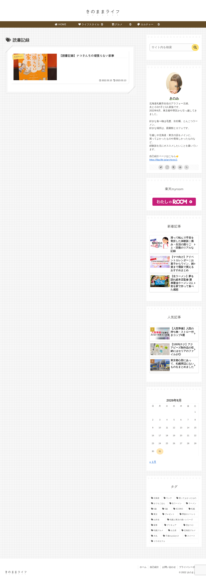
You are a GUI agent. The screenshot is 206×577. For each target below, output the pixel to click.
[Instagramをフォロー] (167, 167)
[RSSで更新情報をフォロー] (186, 167)
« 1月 (152, 462)
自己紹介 (154, 567)
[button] (195, 47)
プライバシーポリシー (190, 567)
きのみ (174, 98)
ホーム (143, 567)
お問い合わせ (169, 567)
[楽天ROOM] (174, 167)
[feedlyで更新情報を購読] (180, 167)
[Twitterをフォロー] (161, 167)
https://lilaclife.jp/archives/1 (163, 159)
